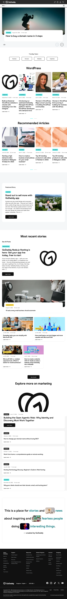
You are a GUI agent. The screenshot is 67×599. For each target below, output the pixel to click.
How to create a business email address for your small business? (26, 159)
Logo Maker (58, 572)
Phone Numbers (59, 575)
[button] (31, 118)
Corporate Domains (30, 559)
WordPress (22, 94)
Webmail (28, 565)
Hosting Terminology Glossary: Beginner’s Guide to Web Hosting (24, 470)
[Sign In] (60, 2)
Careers (4, 558)
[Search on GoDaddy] (64, 6)
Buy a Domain (58, 554)
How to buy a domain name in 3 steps (24, 36)
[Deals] (55, 2)
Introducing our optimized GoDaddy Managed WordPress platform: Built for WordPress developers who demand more (26, 105)
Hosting (57, 568)
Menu (3, 5)
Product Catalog (29, 572)
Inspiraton (52, 58)
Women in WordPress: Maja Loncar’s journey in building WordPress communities (43, 104)
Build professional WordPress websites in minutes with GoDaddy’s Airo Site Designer (10, 105)
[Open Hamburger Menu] (3, 2)
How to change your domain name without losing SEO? (21, 439)
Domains (8, 32)
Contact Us (5, 560)
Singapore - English (20, 583)
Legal (4, 569)
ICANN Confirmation (30, 557)
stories (34, 510)
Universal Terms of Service (8, 596)
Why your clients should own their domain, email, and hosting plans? (25, 485)
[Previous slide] (57, 44)
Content (8, 192)
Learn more (4, 111)
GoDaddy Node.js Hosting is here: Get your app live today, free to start (16, 252)
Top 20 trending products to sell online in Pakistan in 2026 (43, 158)
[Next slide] (62, 44)
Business (14, 58)
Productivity (7, 328)
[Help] (57, 2)
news (58, 510)
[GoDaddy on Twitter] (59, 583)
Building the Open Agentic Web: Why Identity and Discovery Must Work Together (28, 419)
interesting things (42, 526)
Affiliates (37, 561)
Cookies (62, 589)
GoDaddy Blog (6, 563)
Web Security (58, 570)
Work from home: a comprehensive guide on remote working (23, 454)
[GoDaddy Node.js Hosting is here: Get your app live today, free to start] (48, 258)
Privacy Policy (56, 589)
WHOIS (27, 568)
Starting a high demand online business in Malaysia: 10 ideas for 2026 (9, 159)
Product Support (14, 554)
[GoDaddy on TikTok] (55, 583)
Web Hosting (6, 246)
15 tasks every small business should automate (20, 310)
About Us (5, 556)
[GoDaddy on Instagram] (51, 583)
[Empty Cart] (63, 2)
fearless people (52, 518)
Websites (39, 58)
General (6, 414)
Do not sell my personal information (57, 595)
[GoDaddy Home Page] (8, 583)
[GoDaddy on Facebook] (47, 583)
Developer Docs (29, 554)
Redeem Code (28, 570)
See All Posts (6, 242)
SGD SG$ (31, 583)
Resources (13, 559)
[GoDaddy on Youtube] (62, 583)
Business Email (59, 563)
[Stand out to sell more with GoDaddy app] (48, 202)
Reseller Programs (39, 558)
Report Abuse (13, 557)
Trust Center (5, 571)
